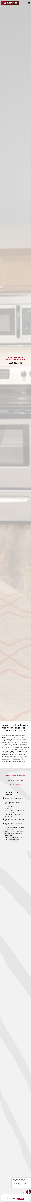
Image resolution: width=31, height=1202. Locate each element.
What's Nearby (15, 785)
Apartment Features (15, 780)
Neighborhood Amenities (15, 775)
